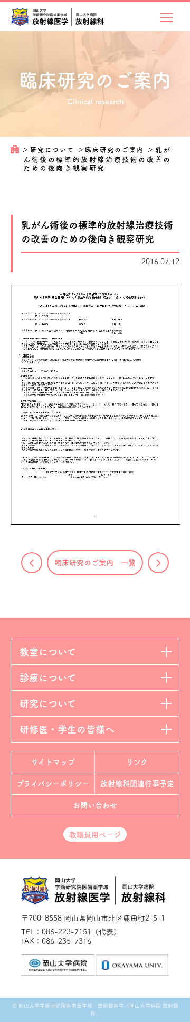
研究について (53, 150)
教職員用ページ (95, 834)
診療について (48, 677)
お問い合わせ (95, 805)
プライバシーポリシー (52, 783)
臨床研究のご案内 (116, 150)
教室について (48, 652)
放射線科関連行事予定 (137, 783)
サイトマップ (53, 762)
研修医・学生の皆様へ (67, 729)
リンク (137, 762)
